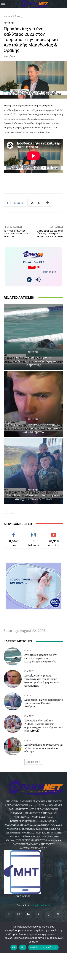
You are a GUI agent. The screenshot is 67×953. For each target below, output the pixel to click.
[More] (48, 203)
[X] (58, 914)
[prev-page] (6, 511)
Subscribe (53, 532)
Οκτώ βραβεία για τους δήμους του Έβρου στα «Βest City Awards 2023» (50, 233)
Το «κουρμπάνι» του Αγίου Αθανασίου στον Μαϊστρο (16, 233)
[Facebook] (8, 914)
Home (7, 16)
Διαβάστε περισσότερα (43, 947)
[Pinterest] (38, 914)
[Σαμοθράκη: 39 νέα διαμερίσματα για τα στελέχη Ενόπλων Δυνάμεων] (33, 471)
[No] (62, 937)
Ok (14, 947)
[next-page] (12, 511)
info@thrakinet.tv (40, 905)
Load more (32, 761)
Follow (33, 532)
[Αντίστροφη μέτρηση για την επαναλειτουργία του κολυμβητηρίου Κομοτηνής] (33, 337)
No (23, 947)
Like (13, 532)
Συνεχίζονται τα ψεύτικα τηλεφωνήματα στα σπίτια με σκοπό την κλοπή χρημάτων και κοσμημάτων (34, 428)
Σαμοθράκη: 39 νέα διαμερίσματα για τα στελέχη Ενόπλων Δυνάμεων (33, 497)
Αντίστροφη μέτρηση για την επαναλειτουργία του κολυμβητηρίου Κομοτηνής (33, 361)
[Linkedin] (28, 914)
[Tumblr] (48, 914)
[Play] (29, 280)
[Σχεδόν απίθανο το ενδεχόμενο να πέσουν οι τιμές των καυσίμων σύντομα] (13, 746)
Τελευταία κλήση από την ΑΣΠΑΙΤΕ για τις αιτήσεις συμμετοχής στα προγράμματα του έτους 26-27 (43, 725)
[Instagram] (18, 914)
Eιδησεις (17, 16)
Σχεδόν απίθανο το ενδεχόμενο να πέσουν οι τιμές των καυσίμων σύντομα (43, 748)
